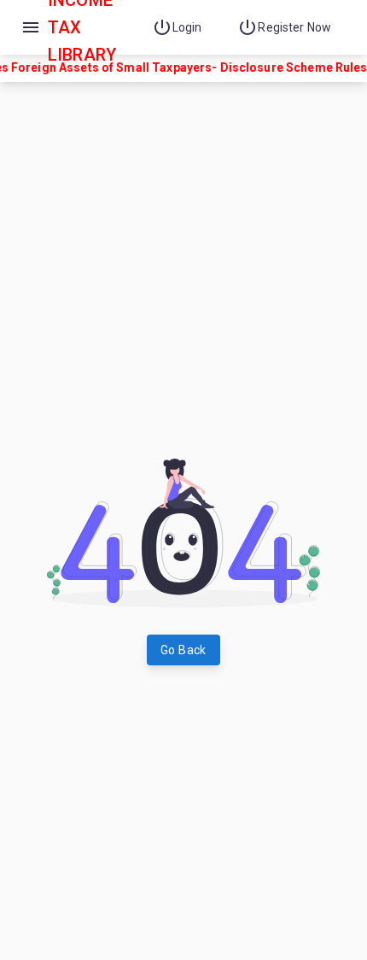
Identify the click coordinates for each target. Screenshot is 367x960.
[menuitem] (181, 27)
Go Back (183, 650)
